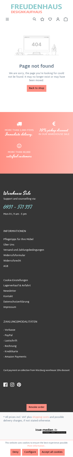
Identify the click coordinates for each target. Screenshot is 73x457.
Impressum (9, 307)
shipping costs (40, 417)
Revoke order (36, 407)
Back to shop (36, 88)
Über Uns (8, 245)
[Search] (34, 19)
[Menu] (7, 19)
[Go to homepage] (36, 8)
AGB (5, 266)
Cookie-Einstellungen (15, 280)
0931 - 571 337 (17, 207)
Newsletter (9, 291)
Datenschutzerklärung (16, 302)
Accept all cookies (52, 452)
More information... (36, 446)
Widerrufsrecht (12, 261)
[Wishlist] (50, 19)
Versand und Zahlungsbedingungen (23, 250)
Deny (16, 452)
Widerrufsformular (14, 255)
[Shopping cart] (66, 19)
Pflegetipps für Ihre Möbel (18, 239)
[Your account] (58, 19)
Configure (30, 452)
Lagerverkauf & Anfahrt (17, 286)
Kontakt (8, 296)
